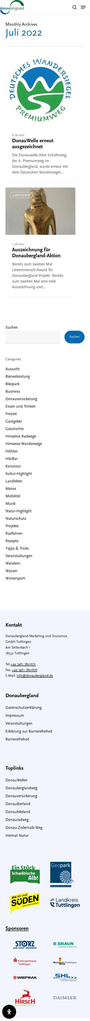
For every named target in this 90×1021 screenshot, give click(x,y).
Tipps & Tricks (17, 549)
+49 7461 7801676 (24, 670)
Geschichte (14, 429)
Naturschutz (15, 519)
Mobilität (12, 496)
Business (12, 392)
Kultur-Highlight (18, 474)
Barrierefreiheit (17, 740)
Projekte (12, 526)
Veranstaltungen (18, 556)
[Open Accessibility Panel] (9, 1012)
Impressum (14, 716)
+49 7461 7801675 (23, 664)
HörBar (11, 459)
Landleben (13, 481)
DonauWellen (16, 780)
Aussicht (12, 369)
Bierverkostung (17, 377)
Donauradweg (17, 820)
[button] (83, 7)
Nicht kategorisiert (29, 63)
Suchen (11, 328)
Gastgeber (21, 195)
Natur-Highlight (18, 511)
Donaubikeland (17, 812)
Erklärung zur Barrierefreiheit (28, 732)
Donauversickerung (21, 399)
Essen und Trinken (20, 407)
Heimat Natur (17, 836)
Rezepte (11, 541)
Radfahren (13, 534)
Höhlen (11, 452)
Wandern (12, 564)
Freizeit (11, 414)
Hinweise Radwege (20, 437)
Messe (10, 489)
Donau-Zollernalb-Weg (23, 828)
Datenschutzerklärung (23, 708)
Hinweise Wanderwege (23, 444)
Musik (10, 504)
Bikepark (12, 384)
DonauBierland (17, 804)
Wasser (11, 571)
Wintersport (15, 579)
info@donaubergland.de (35, 676)
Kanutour (13, 467)
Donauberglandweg (21, 788)
